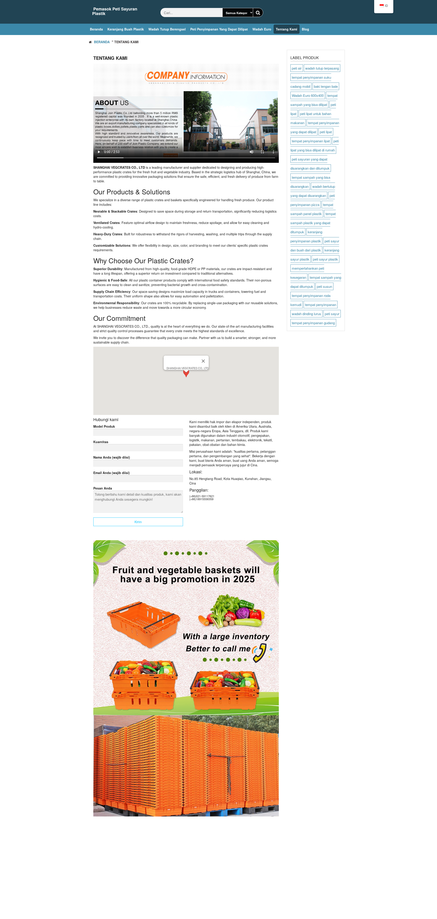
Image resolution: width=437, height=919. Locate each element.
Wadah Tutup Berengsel (167, 29)
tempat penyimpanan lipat (311, 140)
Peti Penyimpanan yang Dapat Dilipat (219, 29)
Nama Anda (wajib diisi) (111, 457)
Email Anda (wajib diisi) (111, 472)
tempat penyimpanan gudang (313, 322)
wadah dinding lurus (306, 313)
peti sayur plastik (325, 259)
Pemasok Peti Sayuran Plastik (114, 11)
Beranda (96, 29)
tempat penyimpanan (320, 304)
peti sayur (332, 313)
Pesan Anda (102, 488)
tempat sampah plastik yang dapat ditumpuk (313, 222)
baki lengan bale (326, 86)
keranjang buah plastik (125, 29)
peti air (297, 68)
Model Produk (104, 426)
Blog (305, 29)
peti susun (324, 286)
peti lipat (326, 131)
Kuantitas (100, 441)
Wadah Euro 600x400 (308, 95)
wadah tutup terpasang (322, 68)
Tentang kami (286, 29)
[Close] (203, 361)
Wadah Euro (261, 29)
